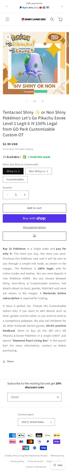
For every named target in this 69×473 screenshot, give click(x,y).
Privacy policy (17, 461)
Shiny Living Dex (20, 455)
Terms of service (35, 461)
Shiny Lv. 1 (13, 171)
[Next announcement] (62, 6)
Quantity (7, 187)
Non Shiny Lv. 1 (38, 171)
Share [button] (10, 361)
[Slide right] (43, 101)
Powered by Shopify (38, 455)
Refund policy (57, 455)
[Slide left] (26, 101)
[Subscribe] (57, 397)
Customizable (15, 179)
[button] (7, 19)
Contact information (36, 466)
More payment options (34, 227)
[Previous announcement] (7, 6)
